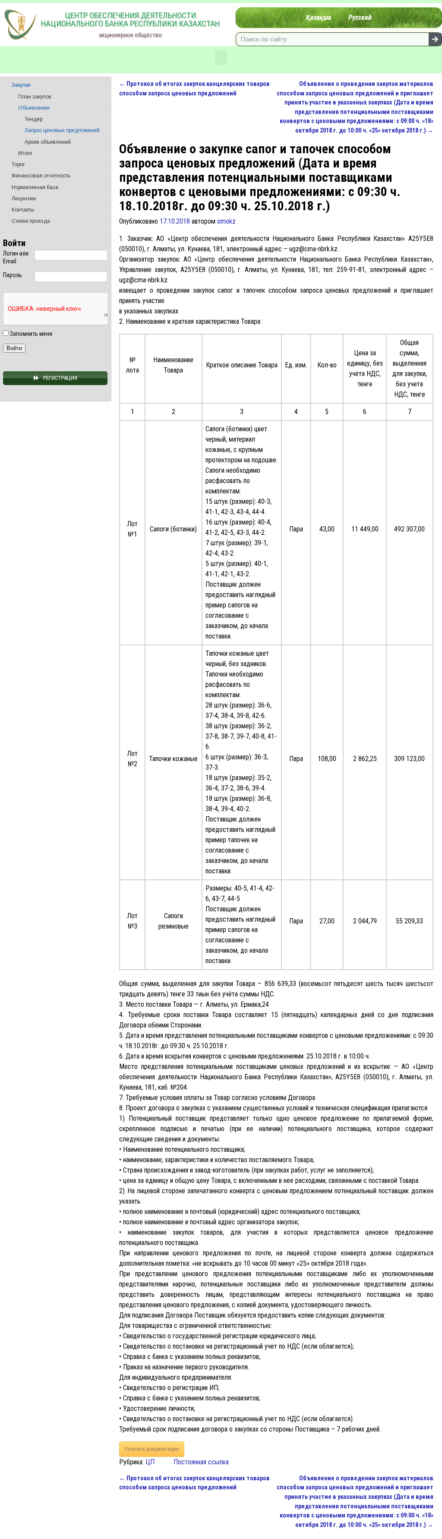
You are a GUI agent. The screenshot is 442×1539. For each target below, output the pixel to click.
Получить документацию (152, 1449)
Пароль (12, 275)
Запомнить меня (30, 333)
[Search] (435, 39)
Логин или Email (15, 257)
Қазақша (318, 17)
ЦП (150, 1462)
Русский (360, 17)
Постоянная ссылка (201, 1462)
